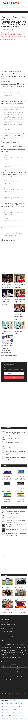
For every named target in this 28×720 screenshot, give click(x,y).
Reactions (18, 652)
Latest (18, 650)
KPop (15, 650)
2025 (7, 644)
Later (6, 355)
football (7, 647)
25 (24, 676)
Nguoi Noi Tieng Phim (6, 715)
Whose (12, 355)
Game (18, 647)
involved (23, 354)
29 (14, 679)
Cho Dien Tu (13, 700)
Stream (17, 655)
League (21, 650)
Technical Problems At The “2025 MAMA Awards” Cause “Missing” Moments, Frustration (7, 301)
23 (17, 676)
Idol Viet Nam (4, 709)
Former (10, 647)
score (9, 655)
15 (14, 674)
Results (21, 652)
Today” (2, 657)
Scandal (9, 355)
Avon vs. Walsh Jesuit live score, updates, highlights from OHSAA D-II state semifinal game (15, 459)
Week (18, 657)
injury (10, 650)
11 (24, 671)
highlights (3, 650)
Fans (2, 647)
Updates (9, 657)
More (5, 652)
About (9, 644)
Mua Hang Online (19, 703)
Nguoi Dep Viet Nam (16, 706)
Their (20, 654)
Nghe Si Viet (14, 709)
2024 (3, 644)
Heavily (15, 354)
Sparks (11, 654)
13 (6, 674)
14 (10, 674)
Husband (19, 354)
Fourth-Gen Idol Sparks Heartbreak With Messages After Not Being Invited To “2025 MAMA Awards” (19, 316)
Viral (12, 657)
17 (21, 674)
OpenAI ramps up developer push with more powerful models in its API (16, 534)
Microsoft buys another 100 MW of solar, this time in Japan (16, 525)
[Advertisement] (14, 56)
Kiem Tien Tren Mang (19, 715)
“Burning (8, 354)
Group (23, 647)
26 (3, 679)
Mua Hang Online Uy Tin (7, 703)
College (25, 644)
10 (21, 671)
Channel (21, 644)
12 (3, 674)
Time (22, 655)
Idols (8, 650)
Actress (12, 354)
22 (14, 676)
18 (24, 674)
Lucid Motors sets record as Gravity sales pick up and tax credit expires (15, 512)
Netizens (8, 652)
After (13, 644)
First (5, 647)
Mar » (5, 684)
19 (3, 676)
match (2, 652)
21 (10, 676)
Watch (15, 657)
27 (6, 679)
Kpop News (8, 352)
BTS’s (18, 644)
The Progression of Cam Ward (8, 39)
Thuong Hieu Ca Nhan (17, 712)
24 (21, 676)
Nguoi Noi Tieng (5, 706)
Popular (15, 652)
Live (24, 650)
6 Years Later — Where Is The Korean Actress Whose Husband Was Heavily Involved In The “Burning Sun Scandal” (7, 347)
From (14, 647)
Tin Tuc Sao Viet (5, 712)
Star (14, 655)
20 (6, 676)
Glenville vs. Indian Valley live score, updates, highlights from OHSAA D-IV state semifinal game (16, 453)
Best (15, 644)
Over (12, 652)
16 (17, 674)
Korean (2, 355)
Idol (6, 650)
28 (10, 679)
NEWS (14, 3)
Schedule (4, 655)
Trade (5, 657)
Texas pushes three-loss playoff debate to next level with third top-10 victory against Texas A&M (15, 434)
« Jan (2, 684)
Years (15, 355)
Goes (21, 647)
